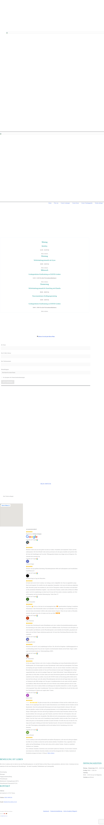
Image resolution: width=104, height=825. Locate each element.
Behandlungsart (5, 369)
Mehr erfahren (51, 753)
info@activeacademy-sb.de (10, 802)
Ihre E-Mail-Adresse (6, 353)
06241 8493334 (46, 484)
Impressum (46, 811)
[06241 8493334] (45, 481)
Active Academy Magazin (70, 811)
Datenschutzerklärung (56, 811)
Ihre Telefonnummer (6, 361)
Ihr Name (3, 345)
